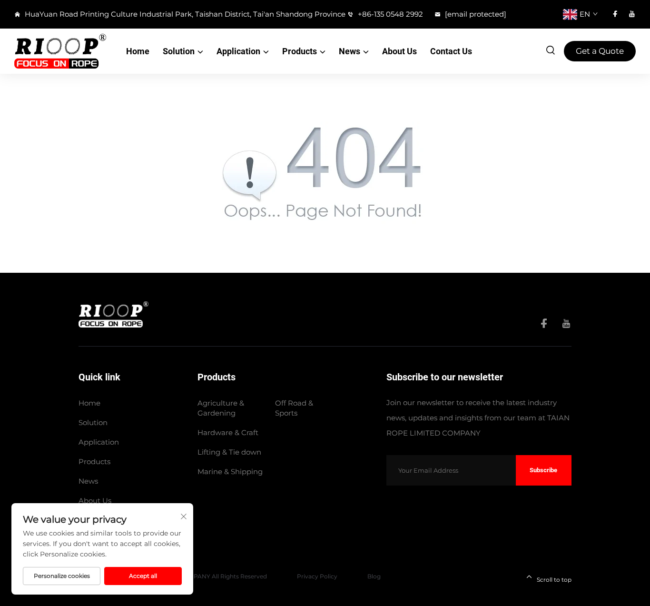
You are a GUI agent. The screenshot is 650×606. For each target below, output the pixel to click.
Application (238, 51)
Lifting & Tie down (229, 452)
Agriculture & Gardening (220, 407)
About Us (399, 51)
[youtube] (632, 14)
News (349, 51)
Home (137, 51)
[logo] (60, 51)
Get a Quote (600, 51)
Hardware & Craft (227, 432)
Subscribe (543, 470)
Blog (374, 576)
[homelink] (113, 313)
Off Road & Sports (294, 407)
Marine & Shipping (230, 471)
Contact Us (451, 51)
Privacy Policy (317, 576)
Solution (179, 51)
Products (299, 51)
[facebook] (615, 14)
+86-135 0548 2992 (389, 14)
